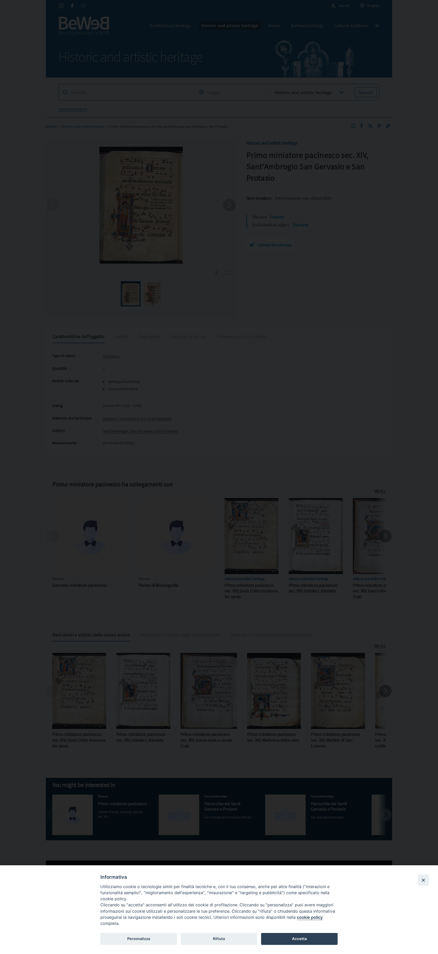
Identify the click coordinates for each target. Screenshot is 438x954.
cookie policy (310, 917)
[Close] (423, 880)
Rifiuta (219, 939)
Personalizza (138, 939)
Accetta (299, 939)
